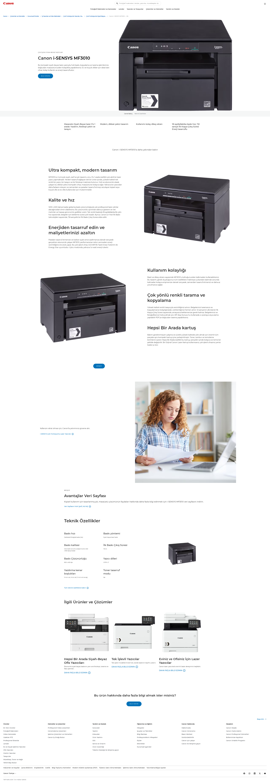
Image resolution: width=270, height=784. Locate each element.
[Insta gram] (249, 773)
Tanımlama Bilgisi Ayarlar (156, 768)
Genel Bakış (128, 113)
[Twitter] (260, 773)
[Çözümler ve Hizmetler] (164, 9)
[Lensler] (125, 9)
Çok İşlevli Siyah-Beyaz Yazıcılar (50, 52)
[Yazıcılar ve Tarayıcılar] (144, 9)
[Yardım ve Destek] (180, 9)
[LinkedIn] (254, 773)
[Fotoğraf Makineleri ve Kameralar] (117, 9)
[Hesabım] (265, 3)
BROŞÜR (67, 490)
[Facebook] (244, 773)
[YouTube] (265, 773)
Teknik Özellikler (140, 113)
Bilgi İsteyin (45, 76)
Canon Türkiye (9, 773)
